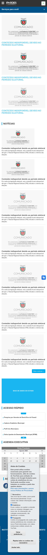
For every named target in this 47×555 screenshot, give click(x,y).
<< (5, 451)
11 (17, 461)
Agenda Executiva (15, 442)
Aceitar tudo (16, 547)
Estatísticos (16, 505)
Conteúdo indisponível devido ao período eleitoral (21, 43)
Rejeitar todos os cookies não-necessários (23, 542)
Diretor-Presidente (23, 448)
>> (42, 451)
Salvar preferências (18, 533)
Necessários (16, 494)
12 (23, 461)
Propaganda (16, 518)
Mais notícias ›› (38, 371)
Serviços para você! (10, 9)
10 (11, 461)
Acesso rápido (13, 408)
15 (42, 461)
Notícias (9, 123)
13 (29, 461)
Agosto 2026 (23, 451)
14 (36, 461)
